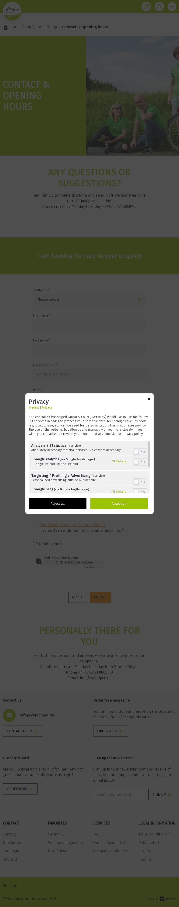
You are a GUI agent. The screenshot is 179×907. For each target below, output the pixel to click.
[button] (136, 451)
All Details (118, 461)
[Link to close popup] (149, 400)
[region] (89, 467)
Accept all (119, 503)
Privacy (47, 407)
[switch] (140, 451)
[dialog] (89, 453)
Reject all (58, 503)
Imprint (34, 407)
